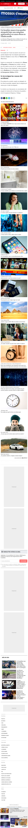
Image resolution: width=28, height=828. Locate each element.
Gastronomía (4, 733)
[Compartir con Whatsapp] (7, 98)
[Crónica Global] (9, 4)
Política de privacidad (6, 773)
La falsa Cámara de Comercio (10, 1)
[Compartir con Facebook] (2, 98)
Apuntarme (23, 561)
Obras (14, 47)
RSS (2, 771)
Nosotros (3, 765)
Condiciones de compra (6, 782)
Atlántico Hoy (4, 753)
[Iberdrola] (20, 8)
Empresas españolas (5, 779)
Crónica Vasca (4, 747)
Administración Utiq (6, 784)
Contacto (3, 769)
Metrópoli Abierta (5, 745)
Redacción (3, 50)
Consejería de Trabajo (7, 47)
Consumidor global (5, 755)
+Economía (3, 731)
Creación (3, 725)
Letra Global (4, 751)
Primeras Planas (5, 735)
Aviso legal (3, 767)
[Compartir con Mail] (12, 98)
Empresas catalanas (5, 777)
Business (3, 720)
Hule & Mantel (4, 757)
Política (3, 718)
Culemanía (3, 749)
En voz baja (3, 737)
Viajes (2, 729)
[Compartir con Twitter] (4, 98)
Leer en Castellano (4, 5)
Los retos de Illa (18, 1)
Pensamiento (4, 727)
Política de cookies (5, 775)
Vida (2, 722)
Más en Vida (5, 657)
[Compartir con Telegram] (9, 98)
